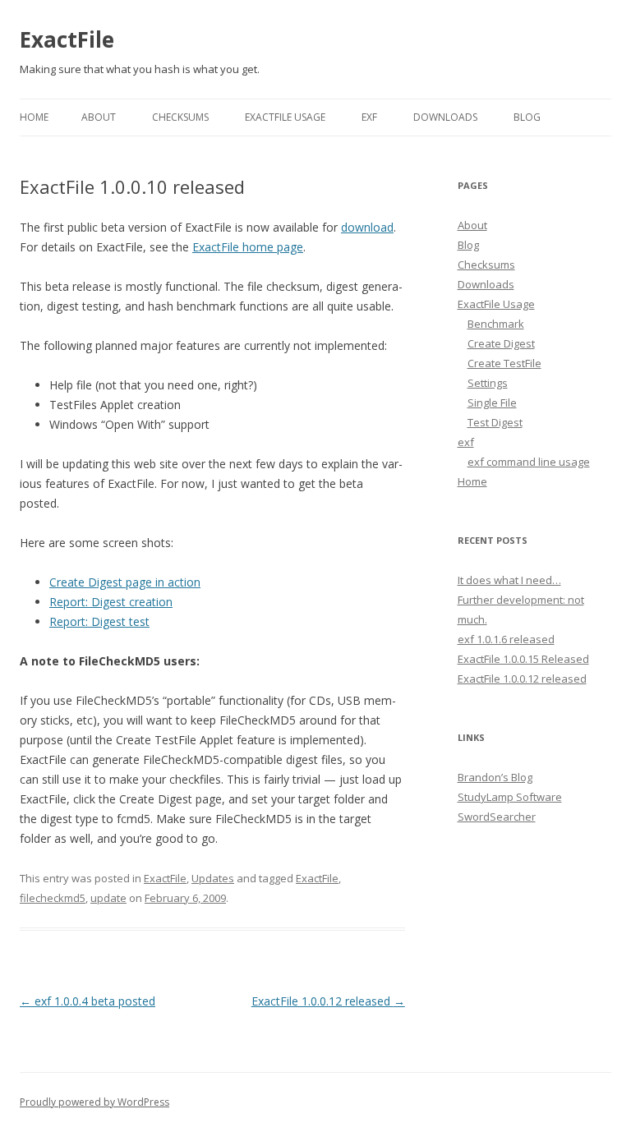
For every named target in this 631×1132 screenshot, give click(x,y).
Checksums (180, 117)
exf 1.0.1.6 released (506, 639)
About (98, 117)
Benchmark (495, 323)
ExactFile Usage (285, 117)
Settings (487, 382)
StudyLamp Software (510, 796)
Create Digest (501, 343)
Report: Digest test (99, 621)
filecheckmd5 (52, 897)
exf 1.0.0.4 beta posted (87, 1001)
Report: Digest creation (111, 602)
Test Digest (495, 422)
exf (369, 117)
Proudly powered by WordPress (94, 1102)
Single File (492, 402)
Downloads (445, 117)
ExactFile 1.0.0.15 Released (523, 658)
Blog (527, 117)
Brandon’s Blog (495, 777)
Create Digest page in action (124, 582)
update (108, 897)
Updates (212, 878)
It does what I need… (509, 580)
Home (34, 117)
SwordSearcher (497, 816)
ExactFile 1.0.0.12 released (328, 1001)
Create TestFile (504, 363)
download (367, 227)
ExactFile (67, 39)
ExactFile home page (247, 247)
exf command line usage (528, 461)
